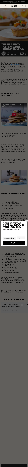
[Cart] (26, 6)
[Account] (23, 6)
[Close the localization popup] (26, 221)
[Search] (5, 6)
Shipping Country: (6, 235)
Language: (19, 235)
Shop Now (14, 243)
